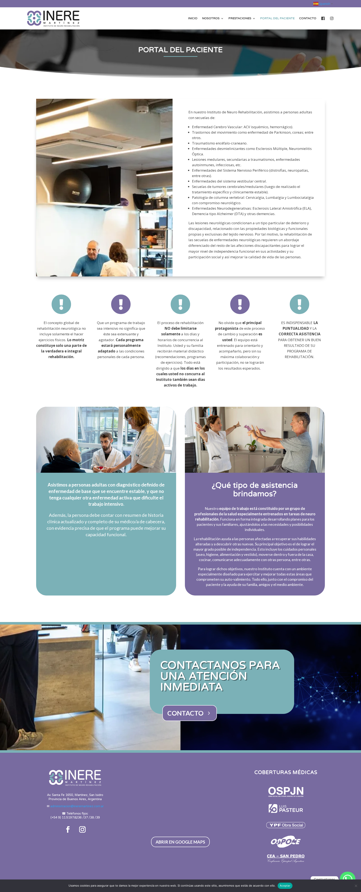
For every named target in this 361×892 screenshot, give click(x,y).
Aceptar (285, 885)
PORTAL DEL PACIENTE (277, 18)
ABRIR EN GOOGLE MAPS (180, 841)
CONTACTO (307, 18)
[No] (356, 886)
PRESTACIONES (239, 18)
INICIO (192, 18)
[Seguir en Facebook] (67, 829)
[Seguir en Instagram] (82, 829)
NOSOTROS (211, 18)
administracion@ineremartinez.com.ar (77, 806)
